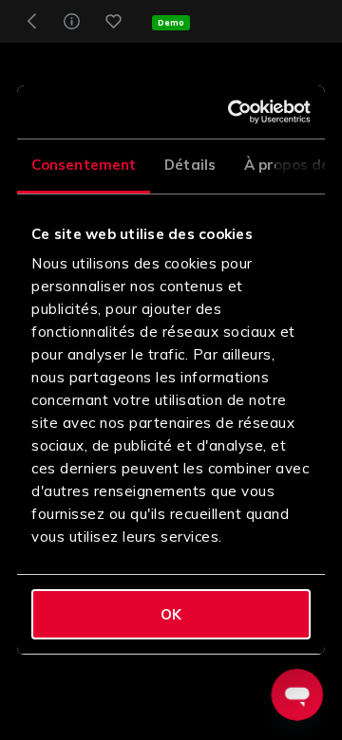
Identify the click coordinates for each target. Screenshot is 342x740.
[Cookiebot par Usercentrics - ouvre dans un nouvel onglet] (235, 112)
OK (171, 614)
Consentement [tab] (83, 165)
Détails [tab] (190, 165)
